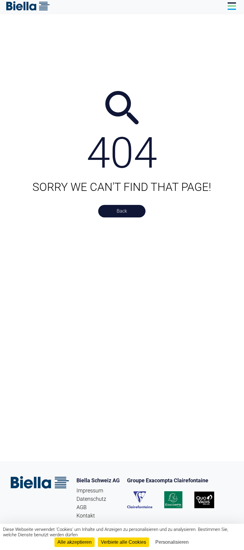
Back (122, 211)
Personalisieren (172, 542)
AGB (81, 507)
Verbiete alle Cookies (123, 542)
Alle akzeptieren (74, 542)
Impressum (89, 490)
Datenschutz (91, 499)
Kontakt (85, 515)
